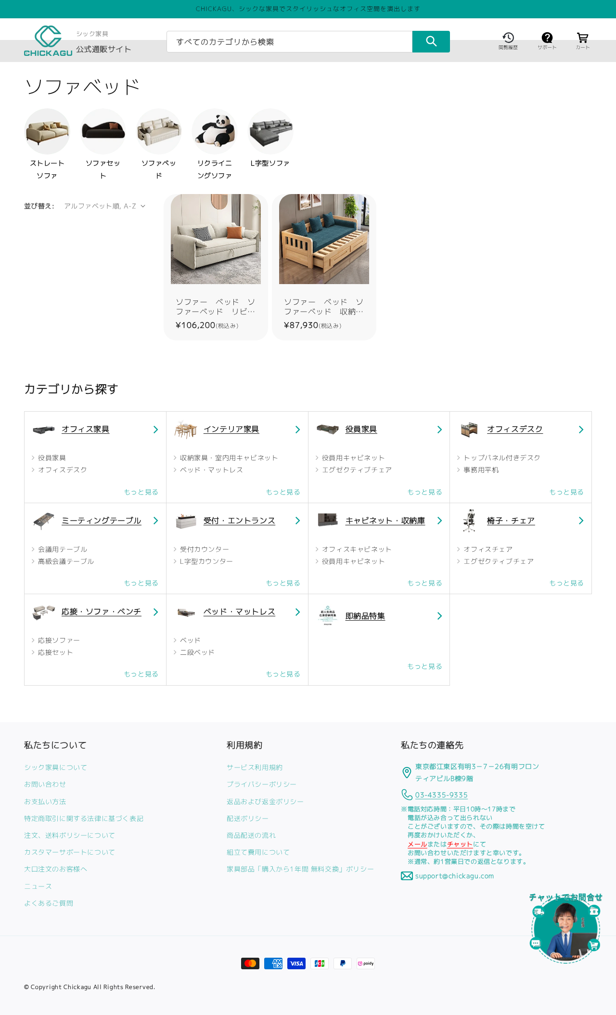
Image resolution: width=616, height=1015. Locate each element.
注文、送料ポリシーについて (70, 835)
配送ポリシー (248, 817)
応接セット (55, 652)
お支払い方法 (45, 801)
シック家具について (55, 767)
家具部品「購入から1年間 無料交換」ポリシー (300, 868)
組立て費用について (258, 852)
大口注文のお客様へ (55, 868)
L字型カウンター (205, 561)
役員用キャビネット (352, 457)
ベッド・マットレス (210, 469)
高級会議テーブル (65, 561)
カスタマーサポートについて (70, 852)
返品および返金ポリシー (265, 801)
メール (417, 843)
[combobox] (289, 41)
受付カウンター (203, 549)
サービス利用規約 (255, 767)
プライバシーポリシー (262, 784)
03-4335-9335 (441, 794)
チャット (460, 843)
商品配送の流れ (251, 835)
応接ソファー (58, 640)
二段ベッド (196, 652)
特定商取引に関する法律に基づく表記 (83, 817)
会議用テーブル (62, 549)
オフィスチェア (487, 549)
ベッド (189, 640)
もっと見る (141, 491)
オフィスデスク (62, 469)
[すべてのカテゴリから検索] (431, 41)
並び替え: (39, 205)
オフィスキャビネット (356, 549)
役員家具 (51, 457)
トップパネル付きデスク (501, 457)
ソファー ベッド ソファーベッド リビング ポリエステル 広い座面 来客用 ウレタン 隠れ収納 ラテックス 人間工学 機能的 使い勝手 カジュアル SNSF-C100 (216, 307)
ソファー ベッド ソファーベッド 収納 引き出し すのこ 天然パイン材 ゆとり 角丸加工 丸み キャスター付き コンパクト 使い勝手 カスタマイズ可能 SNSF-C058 (324, 307)
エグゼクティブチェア (356, 469)
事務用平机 (480, 469)
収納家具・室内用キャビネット (228, 457)
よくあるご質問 (48, 902)
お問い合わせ (45, 784)
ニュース (38, 885)
